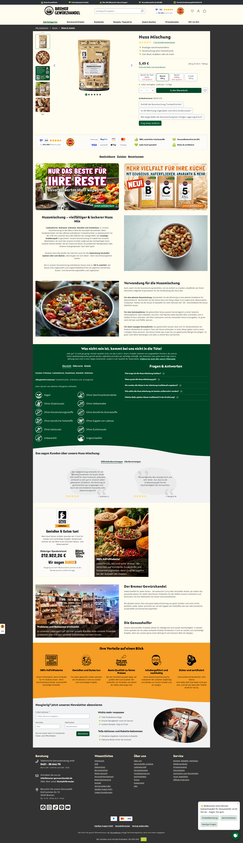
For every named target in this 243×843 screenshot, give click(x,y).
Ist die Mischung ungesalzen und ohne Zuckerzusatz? (166, 110)
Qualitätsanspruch (142, 773)
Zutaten (121, 156)
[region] (84, 73)
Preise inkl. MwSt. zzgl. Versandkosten (152, 67)
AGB (96, 764)
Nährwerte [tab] (78, 366)
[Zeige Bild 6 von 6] (100, 94)
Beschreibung (107, 156)
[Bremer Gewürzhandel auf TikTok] (55, 807)
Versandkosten (115, 832)
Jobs (135, 786)
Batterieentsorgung (103, 780)
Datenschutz (100, 767)
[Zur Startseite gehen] (62, 10)
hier (73, 570)
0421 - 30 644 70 (50, 764)
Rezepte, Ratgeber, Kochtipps (185, 761)
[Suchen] (142, 11)
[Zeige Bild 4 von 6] (94, 94)
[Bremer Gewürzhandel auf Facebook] (43, 807)
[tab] (112, 461)
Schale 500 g (191, 77)
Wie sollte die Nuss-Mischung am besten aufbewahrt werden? (152, 391)
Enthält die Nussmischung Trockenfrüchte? (161, 104)
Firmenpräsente (180, 767)
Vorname (39, 722)
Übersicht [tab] (66, 366)
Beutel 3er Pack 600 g (147, 77)
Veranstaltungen (141, 770)
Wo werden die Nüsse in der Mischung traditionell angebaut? (151, 385)
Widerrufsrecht (101, 773)
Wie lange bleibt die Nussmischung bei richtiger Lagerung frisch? (171, 117)
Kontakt (98, 783)
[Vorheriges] (54, 65)
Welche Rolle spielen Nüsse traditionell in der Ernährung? (150, 397)
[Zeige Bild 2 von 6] (89, 94)
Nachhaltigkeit (140, 776)
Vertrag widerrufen (103, 786)
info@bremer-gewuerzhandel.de (56, 778)
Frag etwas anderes (150, 123)
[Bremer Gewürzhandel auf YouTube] (67, 807)
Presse (136, 780)
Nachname (69, 722)
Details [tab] (87, 366)
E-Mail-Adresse (42, 712)
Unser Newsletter (180, 776)
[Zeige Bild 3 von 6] (92, 94)
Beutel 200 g (162, 77)
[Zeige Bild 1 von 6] (86, 94)
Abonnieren (83, 733)
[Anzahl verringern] (141, 90)
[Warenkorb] (204, 11)
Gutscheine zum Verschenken (185, 773)
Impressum (99, 761)
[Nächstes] (132, 65)
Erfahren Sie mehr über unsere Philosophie (158, 359)
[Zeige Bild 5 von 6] (97, 94)
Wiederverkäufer (180, 764)
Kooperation (139, 783)
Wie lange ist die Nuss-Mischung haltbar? (143, 373)
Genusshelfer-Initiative (143, 764)
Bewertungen (136, 156)
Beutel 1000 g (176, 77)
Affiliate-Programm (181, 780)
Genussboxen (179, 770)
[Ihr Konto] (198, 11)
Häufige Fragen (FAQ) (103, 789)
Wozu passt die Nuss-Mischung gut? (140, 379)
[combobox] (117, 11)
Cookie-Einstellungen (103, 792)
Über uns (138, 761)
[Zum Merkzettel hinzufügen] (205, 90)
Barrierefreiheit (101, 770)
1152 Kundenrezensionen (164, 42)
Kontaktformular (65, 781)
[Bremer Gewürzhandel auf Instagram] (49, 807)
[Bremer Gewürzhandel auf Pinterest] (61, 807)
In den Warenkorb (179, 90)
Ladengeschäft (140, 767)
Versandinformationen (104, 776)
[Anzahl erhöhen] (152, 90)
